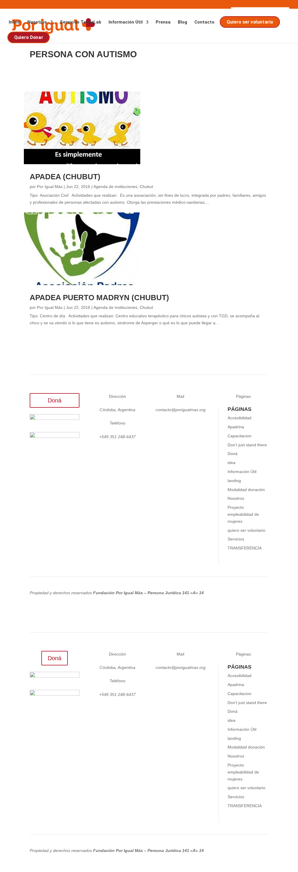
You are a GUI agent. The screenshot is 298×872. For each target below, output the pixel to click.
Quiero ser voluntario (250, 22)
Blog (182, 22)
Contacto (204, 22)
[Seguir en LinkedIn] (185, 424)
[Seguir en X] (173, 424)
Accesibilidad (239, 418)
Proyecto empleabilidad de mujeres (243, 514)
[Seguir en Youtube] (180, 436)
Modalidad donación (246, 489)
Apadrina (236, 427)
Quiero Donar (29, 37)
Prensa (163, 22)
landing (234, 480)
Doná (54, 400)
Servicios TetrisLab (80, 22)
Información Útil (126, 22)
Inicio (14, 22)
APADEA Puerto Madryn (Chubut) (99, 297)
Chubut (146, 186)
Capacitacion (239, 436)
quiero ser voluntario (246, 530)
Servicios (236, 539)
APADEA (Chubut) (65, 176)
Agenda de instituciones (115, 186)
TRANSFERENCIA (245, 548)
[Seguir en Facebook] (196, 424)
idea (231, 462)
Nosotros (37, 22)
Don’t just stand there (247, 445)
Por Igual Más (50, 186)
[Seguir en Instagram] (161, 424)
